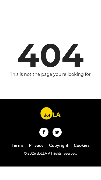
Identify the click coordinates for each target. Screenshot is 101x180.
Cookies (81, 145)
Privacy (36, 145)
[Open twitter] (57, 132)
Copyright (58, 145)
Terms (17, 145)
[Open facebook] (43, 132)
